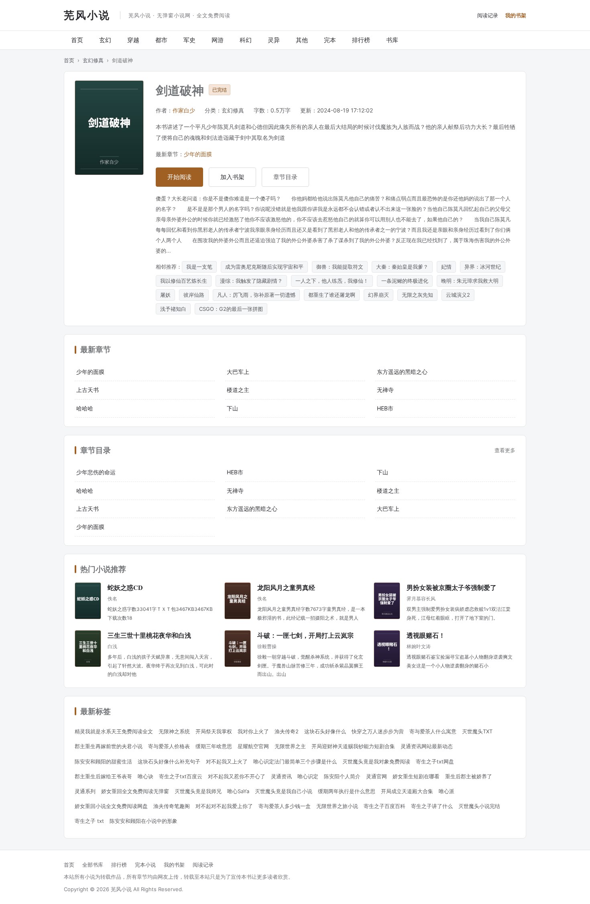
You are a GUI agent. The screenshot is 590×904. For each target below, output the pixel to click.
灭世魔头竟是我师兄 (198, 791)
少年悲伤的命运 (96, 472)
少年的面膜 (198, 154)
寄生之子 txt (89, 821)
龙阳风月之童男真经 (286, 587)
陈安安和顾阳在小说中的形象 (143, 821)
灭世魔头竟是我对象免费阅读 (376, 761)
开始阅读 (179, 177)
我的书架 (515, 15)
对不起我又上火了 (227, 761)
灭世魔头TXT (477, 731)
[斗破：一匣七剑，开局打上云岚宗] (237, 648)
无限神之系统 (174, 731)
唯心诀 (145, 776)
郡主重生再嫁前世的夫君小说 (108, 746)
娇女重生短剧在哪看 (416, 776)
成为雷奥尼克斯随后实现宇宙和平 (264, 266)
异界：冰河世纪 (482, 266)
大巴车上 (238, 371)
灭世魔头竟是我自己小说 (283, 791)
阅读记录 (487, 15)
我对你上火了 (253, 731)
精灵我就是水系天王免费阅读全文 (114, 731)
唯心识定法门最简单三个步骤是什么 (295, 761)
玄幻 (105, 40)
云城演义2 (458, 295)
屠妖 (165, 295)
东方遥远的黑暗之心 (402, 371)
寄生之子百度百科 (384, 806)
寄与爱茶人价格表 (169, 746)
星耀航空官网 (253, 746)
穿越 (133, 40)
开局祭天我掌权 (213, 731)
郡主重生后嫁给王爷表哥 (103, 776)
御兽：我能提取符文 (339, 266)
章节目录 (285, 177)
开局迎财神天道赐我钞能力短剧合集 (353, 746)
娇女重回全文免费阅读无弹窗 (135, 791)
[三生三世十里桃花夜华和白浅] (88, 648)
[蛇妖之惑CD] (88, 600)
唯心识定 (307, 776)
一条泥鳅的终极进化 (404, 281)
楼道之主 (238, 389)
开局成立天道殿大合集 (407, 791)
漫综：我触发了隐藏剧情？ (251, 281)
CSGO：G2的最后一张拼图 (231, 309)
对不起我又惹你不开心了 (236, 776)
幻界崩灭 (378, 295)
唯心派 (446, 791)
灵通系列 (85, 791)
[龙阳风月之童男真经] (237, 600)
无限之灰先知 (417, 295)
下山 (232, 408)
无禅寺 (385, 389)
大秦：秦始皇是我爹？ (402, 266)
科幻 (246, 40)
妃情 (446, 266)
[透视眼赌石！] (387, 648)
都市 (161, 40)
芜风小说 (87, 14)
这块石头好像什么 (325, 731)
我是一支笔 (199, 266)
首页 (77, 40)
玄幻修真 (93, 60)
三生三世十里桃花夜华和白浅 (149, 635)
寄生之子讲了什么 (432, 806)
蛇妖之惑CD (125, 587)
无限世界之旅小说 (337, 806)
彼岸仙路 (193, 295)
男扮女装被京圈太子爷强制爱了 (451, 587)
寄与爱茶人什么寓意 (432, 731)
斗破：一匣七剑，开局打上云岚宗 (305, 635)
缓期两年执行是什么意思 (346, 791)
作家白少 (184, 110)
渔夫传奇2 (287, 731)
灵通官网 (376, 776)
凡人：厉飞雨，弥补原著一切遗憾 (256, 295)
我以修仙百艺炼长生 (183, 281)
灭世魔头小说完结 (479, 806)
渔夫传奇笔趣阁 (171, 806)
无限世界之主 (290, 746)
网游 (218, 40)
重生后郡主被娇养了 (468, 776)
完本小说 (145, 864)
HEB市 (385, 408)
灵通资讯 (281, 776)
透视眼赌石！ (426, 635)
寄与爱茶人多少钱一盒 (284, 806)
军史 (189, 40)
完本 (330, 40)
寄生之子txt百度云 (180, 776)
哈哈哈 (84, 408)
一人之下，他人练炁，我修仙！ (331, 281)
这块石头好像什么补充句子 (169, 761)
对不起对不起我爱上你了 (224, 806)
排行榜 (361, 40)
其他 (302, 40)
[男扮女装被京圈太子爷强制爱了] (387, 600)
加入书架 (232, 177)
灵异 (274, 40)
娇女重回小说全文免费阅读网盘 (111, 806)
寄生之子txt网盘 (435, 761)
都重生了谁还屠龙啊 (331, 295)
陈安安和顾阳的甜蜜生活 (103, 761)
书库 (392, 40)
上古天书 (87, 389)
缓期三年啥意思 (213, 746)
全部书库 (92, 864)
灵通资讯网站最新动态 (427, 746)
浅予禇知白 (173, 309)
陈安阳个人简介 (342, 776)
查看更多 (504, 450)
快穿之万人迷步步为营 (378, 731)
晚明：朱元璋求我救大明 (469, 281)
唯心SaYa (238, 791)
